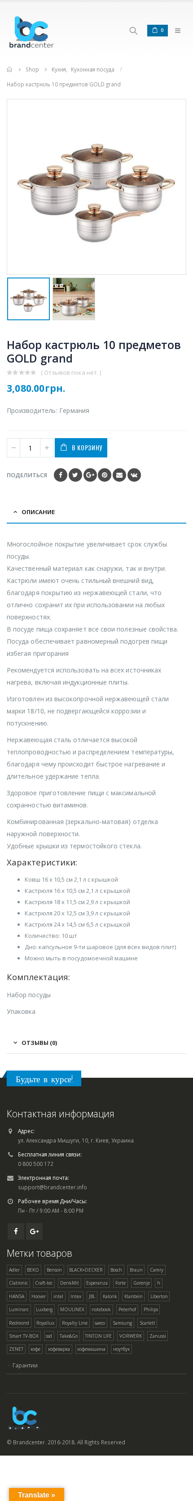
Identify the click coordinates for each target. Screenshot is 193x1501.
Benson (54, 1270)
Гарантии (25, 1365)
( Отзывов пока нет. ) (71, 372)
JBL (92, 1296)
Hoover (38, 1296)
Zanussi (157, 1336)
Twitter (75, 475)
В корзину (87, 447)
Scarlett (147, 1323)
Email (119, 475)
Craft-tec (44, 1283)
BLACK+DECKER (86, 1270)
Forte (120, 1283)
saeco (100, 1323)
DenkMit (69, 1283)
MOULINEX (72, 1309)
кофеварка (59, 1349)
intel (58, 1296)
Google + (90, 475)
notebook (101, 1309)
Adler (14, 1270)
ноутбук (121, 1349)
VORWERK (130, 1336)
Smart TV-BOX (24, 1336)
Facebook (60, 475)
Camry (156, 1270)
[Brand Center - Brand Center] (31, 30)
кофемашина (91, 1349)
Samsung (122, 1323)
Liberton (159, 1296)
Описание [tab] (38, 512)
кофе (35, 1349)
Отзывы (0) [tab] (39, 1043)
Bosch (116, 1270)
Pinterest (104, 475)
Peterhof (127, 1309)
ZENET (16, 1349)
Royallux (45, 1323)
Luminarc (19, 1309)
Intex (75, 1296)
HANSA (16, 1296)
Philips (151, 1309)
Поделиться (27, 475)
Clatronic (18, 1283)
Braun (136, 1270)
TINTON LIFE (98, 1336)
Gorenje (141, 1283)
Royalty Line (75, 1323)
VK (134, 475)
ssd (49, 1336)
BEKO (33, 1270)
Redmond (19, 1323)
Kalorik (110, 1296)
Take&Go (69, 1336)
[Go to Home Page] (10, 69)
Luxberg (44, 1309)
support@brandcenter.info (52, 1187)
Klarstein (133, 1296)
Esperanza (97, 1283)
